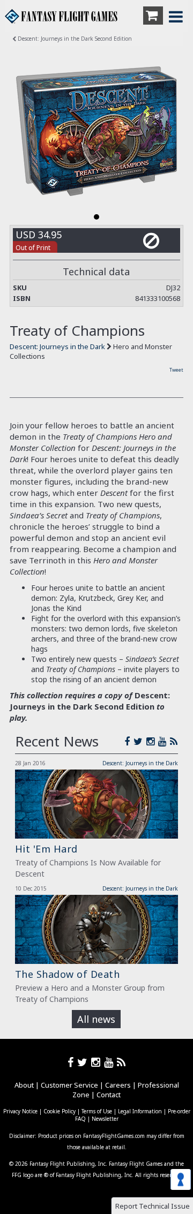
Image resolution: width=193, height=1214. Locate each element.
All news (96, 1019)
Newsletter (105, 1118)
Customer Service (69, 1085)
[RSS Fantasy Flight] (174, 741)
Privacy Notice (20, 1111)
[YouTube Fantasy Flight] (164, 741)
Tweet (176, 369)
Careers (118, 1085)
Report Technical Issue (152, 1206)
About (24, 1085)
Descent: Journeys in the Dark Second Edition (74, 38)
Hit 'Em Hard (46, 848)
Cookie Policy (59, 1111)
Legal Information (140, 1111)
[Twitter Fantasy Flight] (139, 741)
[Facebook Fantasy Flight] (128, 741)
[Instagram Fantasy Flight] (152, 741)
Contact (108, 1094)
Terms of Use (96, 1111)
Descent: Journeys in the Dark (58, 346)
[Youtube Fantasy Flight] (110, 1062)
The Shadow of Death (67, 974)
